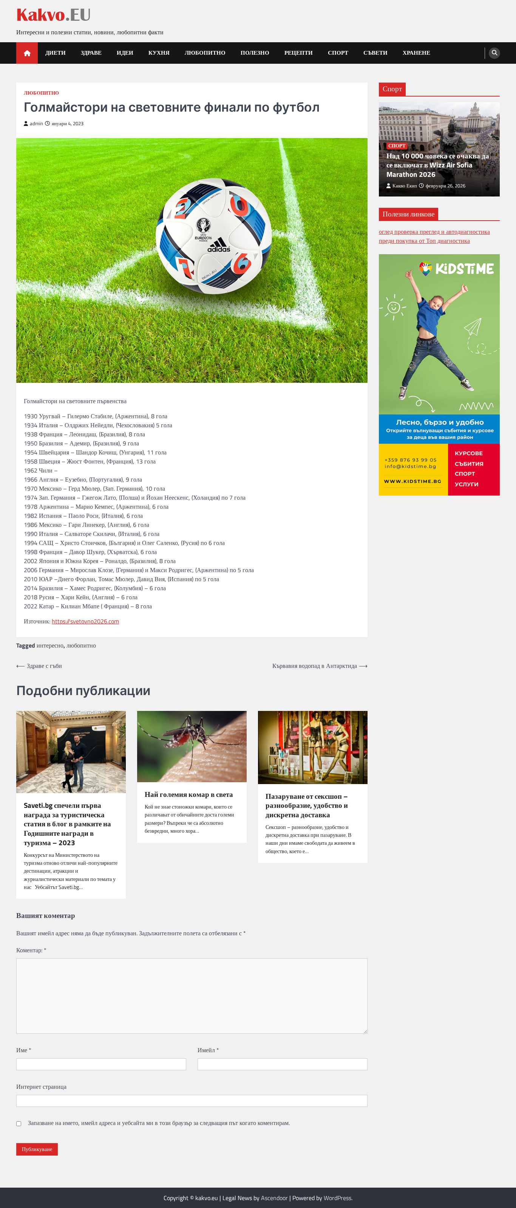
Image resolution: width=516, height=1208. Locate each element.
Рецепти (298, 52)
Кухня (159, 52)
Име (23, 1050)
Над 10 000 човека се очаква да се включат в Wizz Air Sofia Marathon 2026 (437, 165)
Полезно (255, 52)
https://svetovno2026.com (85, 621)
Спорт (338, 52)
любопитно (81, 645)
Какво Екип (404, 185)
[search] (494, 53)
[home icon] (27, 53)
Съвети (375, 52)
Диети (55, 52)
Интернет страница (41, 1086)
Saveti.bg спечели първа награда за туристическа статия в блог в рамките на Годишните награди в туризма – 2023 (67, 824)
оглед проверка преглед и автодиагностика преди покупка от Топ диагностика (434, 236)
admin (36, 123)
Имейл (208, 1050)
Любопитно (205, 52)
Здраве (91, 52)
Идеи (125, 52)
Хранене (416, 52)
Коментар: (31, 950)
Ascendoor (274, 1197)
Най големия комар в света (189, 794)
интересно (50, 645)
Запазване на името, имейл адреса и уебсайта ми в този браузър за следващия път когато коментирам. (159, 1122)
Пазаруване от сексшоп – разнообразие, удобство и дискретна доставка (307, 806)
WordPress (337, 1197)
